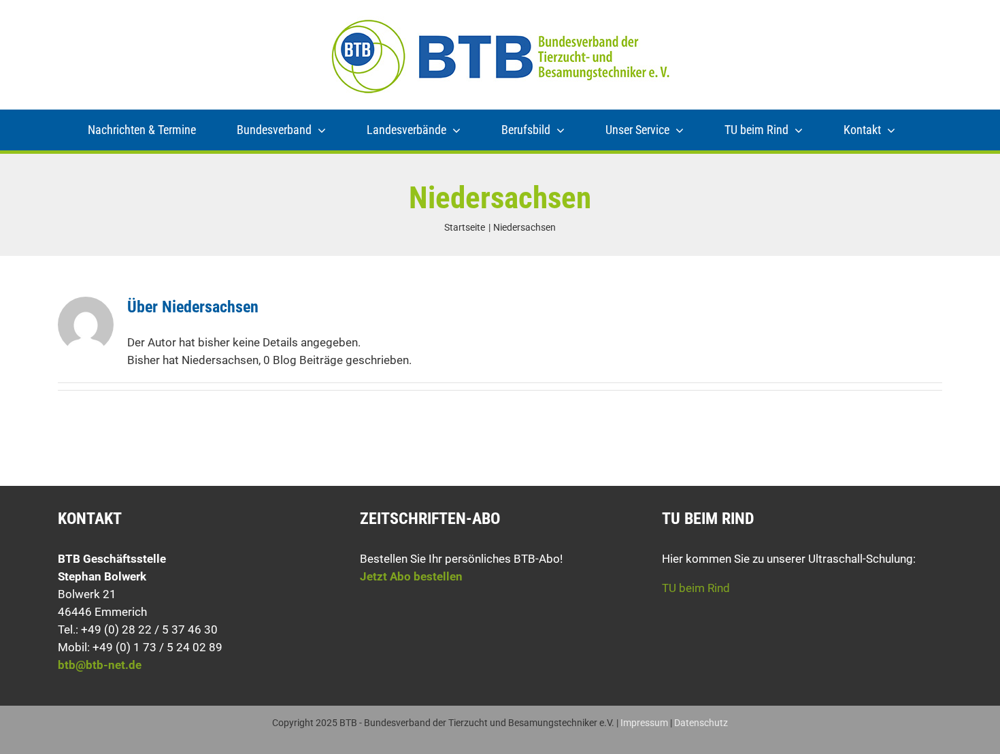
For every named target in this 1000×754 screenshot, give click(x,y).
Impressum (644, 722)
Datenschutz (701, 722)
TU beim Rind (696, 588)
